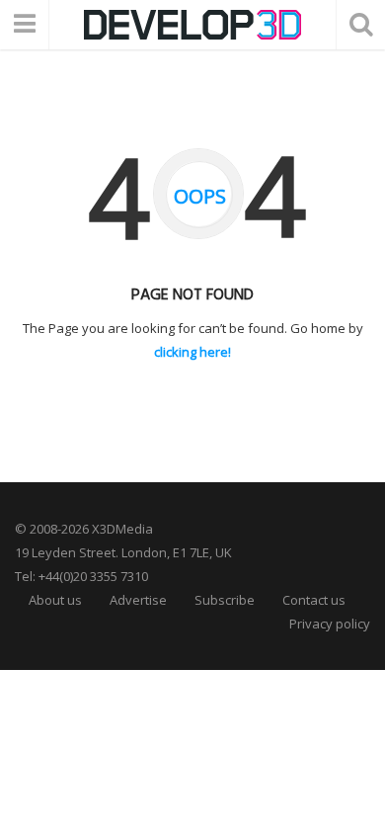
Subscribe (224, 600)
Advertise (138, 600)
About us (55, 600)
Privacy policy (329, 623)
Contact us (314, 600)
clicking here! (192, 352)
